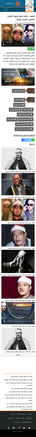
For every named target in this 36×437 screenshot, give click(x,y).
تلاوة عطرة (18, 100)
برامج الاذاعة (21, 414)
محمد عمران (18, 105)
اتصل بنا (10, 418)
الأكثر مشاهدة (27, 371)
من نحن (17, 422)
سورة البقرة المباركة (24, 114)
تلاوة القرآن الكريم (18, 91)
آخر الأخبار (28, 366)
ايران (12, 414)
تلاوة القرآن (26, 109)
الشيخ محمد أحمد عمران (23, 129)
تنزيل (30, 49)
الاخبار (30, 414)
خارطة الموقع (27, 422)
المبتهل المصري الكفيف (23, 124)
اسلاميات (29, 418)
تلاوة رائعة (11, 119)
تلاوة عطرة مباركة (24, 119)
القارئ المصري (14, 109)
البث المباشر (20, 418)
